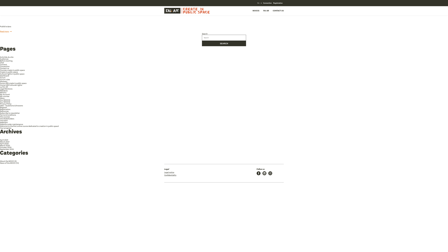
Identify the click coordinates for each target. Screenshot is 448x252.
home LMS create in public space (13, 83)
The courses (5, 117)
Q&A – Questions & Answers (11, 105)
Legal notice (169, 172)
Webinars (4, 122)
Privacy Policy (5, 104)
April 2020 (4, 143)
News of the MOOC (8, 163)
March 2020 (5, 145)
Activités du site (6, 57)
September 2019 (7, 149)
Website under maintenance (11, 124)
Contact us (278, 10)
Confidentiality (170, 175)
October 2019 (5, 147)
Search (205, 34)
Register (3, 107)
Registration (278, 3)
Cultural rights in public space (12, 74)
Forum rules (5, 79)
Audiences (4, 59)
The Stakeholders (7, 118)
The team (4, 120)
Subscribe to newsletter (10, 113)
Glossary (3, 81)
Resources (4, 111)
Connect (3, 64)
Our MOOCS (5, 100)
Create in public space (9, 72)
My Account (5, 94)
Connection (267, 3)
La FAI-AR (4, 87)
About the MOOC (7, 161)
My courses (4, 96)
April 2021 (4, 140)
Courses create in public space (12, 70)
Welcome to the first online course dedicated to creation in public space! (29, 126)
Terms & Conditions (8, 115)
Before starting (6, 61)
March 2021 (5, 142)
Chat (2, 62)
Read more (4, 31)
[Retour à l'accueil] (180, 11)
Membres (4, 90)
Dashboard (4, 76)
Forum (2, 77)
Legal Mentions (6, 89)
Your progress (5, 128)
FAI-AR (266, 10)
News (2, 98)
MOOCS (256, 10)
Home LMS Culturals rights (11, 85)
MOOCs (3, 92)
